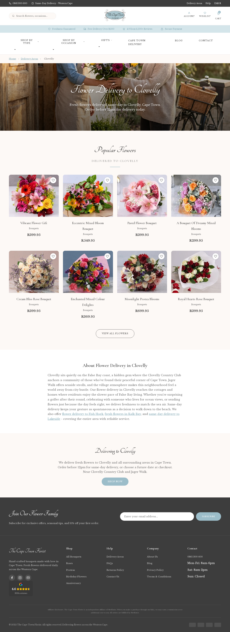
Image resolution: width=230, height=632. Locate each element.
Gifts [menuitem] (105, 40)
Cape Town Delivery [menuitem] (136, 42)
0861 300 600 (195, 556)
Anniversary (73, 583)
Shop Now (115, 481)
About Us (152, 556)
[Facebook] (12, 578)
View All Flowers (115, 333)
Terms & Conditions (159, 576)
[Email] (28, 578)
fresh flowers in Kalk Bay (123, 414)
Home (12, 58)
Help (208, 3)
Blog (149, 563)
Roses (69, 563)
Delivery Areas (194, 3)
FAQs (110, 563)
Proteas (70, 570)
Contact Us (113, 576)
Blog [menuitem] (179, 40)
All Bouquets (73, 556)
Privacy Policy (155, 570)
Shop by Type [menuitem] (27, 42)
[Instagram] (20, 578)
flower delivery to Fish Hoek (82, 414)
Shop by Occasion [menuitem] (68, 42)
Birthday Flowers (76, 576)
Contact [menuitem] (206, 40)
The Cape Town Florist (27, 551)
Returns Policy (115, 570)
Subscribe (208, 516)
